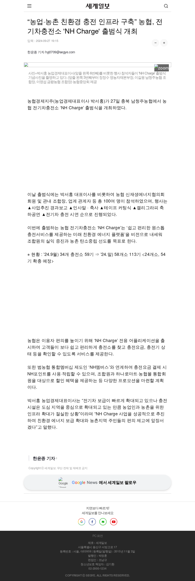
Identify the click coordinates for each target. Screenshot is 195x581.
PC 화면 (98, 535)
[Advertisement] (97, 150)
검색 (166, 6)
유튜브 (113, 521)
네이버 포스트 (103, 521)
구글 (81, 521)
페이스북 (92, 521)
